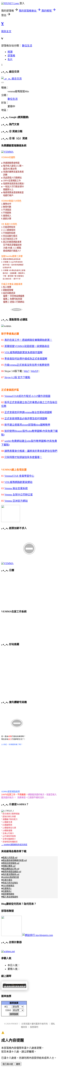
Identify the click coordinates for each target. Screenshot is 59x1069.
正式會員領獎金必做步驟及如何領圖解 (25, 418)
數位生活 (27, 45)
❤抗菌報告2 (6, 891)
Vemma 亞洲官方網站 (16, 501)
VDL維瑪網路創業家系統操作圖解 (23, 352)
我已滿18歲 (8, 1064)
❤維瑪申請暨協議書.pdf (11, 872)
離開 (18, 1064)
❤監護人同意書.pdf (9, 858)
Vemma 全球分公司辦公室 (18, 494)
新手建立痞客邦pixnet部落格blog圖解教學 (27, 424)
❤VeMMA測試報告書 (10, 877)
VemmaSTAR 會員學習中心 (19, 476)
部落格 (11, 55)
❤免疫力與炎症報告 (9, 883)
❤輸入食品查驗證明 (9, 897)
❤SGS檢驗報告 (7, 886)
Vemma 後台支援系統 (16, 488)
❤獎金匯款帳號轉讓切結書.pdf (14, 860)
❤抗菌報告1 (6, 888)
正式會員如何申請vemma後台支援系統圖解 (28, 412)
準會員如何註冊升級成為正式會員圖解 (25, 358)
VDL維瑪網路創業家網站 (18, 482)
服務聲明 (34, 1027)
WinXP (34, 371)
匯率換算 (14, 1003)
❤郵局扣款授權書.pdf (10, 863)
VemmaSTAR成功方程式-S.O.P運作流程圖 (27, 396)
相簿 (10, 52)
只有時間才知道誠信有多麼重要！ (23, 457)
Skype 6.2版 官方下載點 (17, 377)
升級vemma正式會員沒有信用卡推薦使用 (26, 365)
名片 (10, 59)
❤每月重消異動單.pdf (10, 874)
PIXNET (14, 1024)
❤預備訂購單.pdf (8, 866)
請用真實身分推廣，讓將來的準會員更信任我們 (30, 451)
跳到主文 (6, 31)
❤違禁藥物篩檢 (7, 894)
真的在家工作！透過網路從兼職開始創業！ (28, 340)
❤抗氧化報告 (6, 880)
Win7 (26, 371)
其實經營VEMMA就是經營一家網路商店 (26, 346)
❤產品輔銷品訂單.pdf (10, 869)
